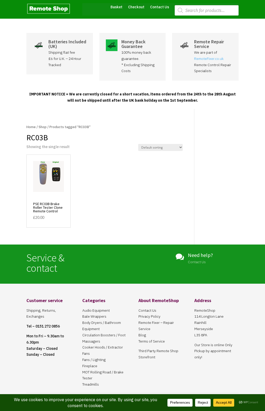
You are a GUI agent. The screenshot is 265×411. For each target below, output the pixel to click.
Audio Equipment (96, 310)
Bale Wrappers (94, 316)
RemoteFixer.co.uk (209, 58)
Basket (116, 7)
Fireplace (89, 366)
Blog (142, 335)
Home (31, 127)
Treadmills (90, 384)
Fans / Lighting (94, 359)
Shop (43, 127)
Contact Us (159, 7)
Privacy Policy (149, 316)
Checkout (136, 7)
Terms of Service (151, 341)
